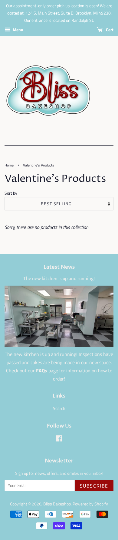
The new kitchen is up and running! (59, 279)
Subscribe (94, 485)
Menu (17, 30)
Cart (109, 30)
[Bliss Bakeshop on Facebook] (59, 440)
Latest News (59, 267)
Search (59, 408)
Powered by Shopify (90, 504)
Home (9, 165)
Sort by (11, 193)
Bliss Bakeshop (57, 504)
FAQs (41, 370)
